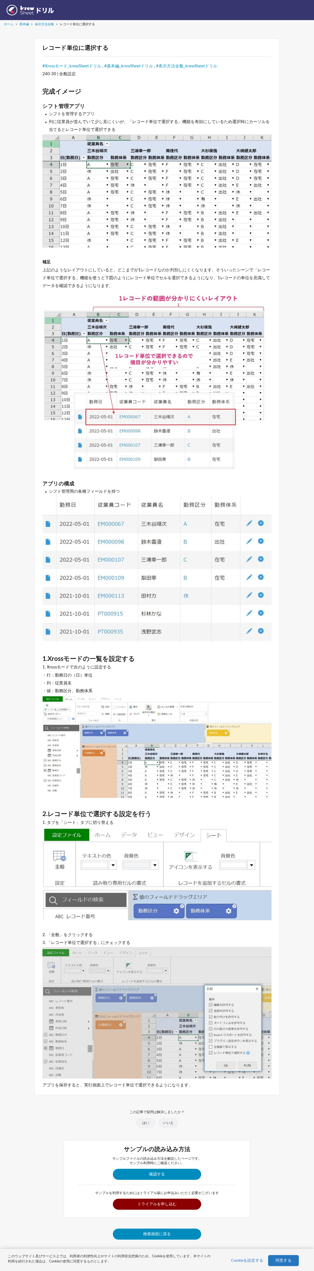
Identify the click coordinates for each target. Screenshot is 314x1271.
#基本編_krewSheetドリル (128, 66)
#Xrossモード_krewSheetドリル (71, 66)
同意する (283, 1260)
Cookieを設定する (247, 1260)
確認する (157, 1174)
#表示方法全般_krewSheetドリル (186, 66)
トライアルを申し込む (157, 1204)
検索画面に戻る (157, 1234)
